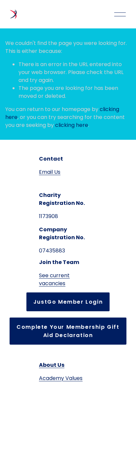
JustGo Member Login (68, 302)
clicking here (71, 125)
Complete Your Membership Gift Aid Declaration (68, 331)
